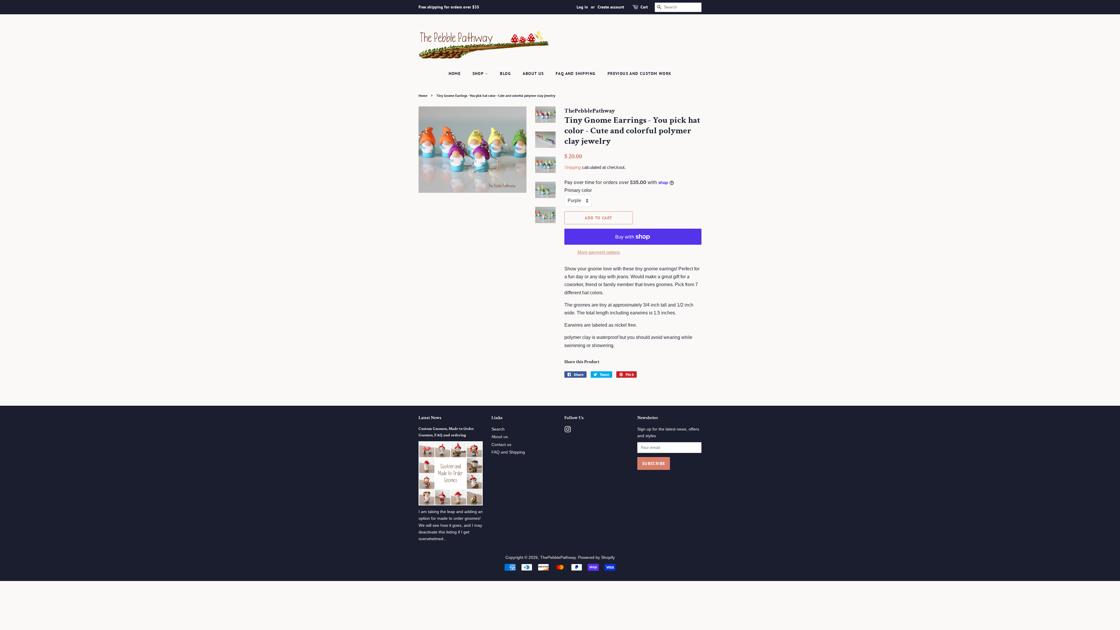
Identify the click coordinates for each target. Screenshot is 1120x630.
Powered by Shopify (596, 557)
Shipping (572, 167)
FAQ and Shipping (576, 73)
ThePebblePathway (558, 557)
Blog (505, 73)
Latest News (430, 418)
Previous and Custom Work (640, 73)
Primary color (578, 190)
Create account (611, 7)
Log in (582, 7)
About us (533, 73)
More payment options (599, 252)
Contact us (501, 444)
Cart (644, 7)
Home (455, 73)
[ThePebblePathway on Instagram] (567, 430)
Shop (479, 73)
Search (498, 429)
